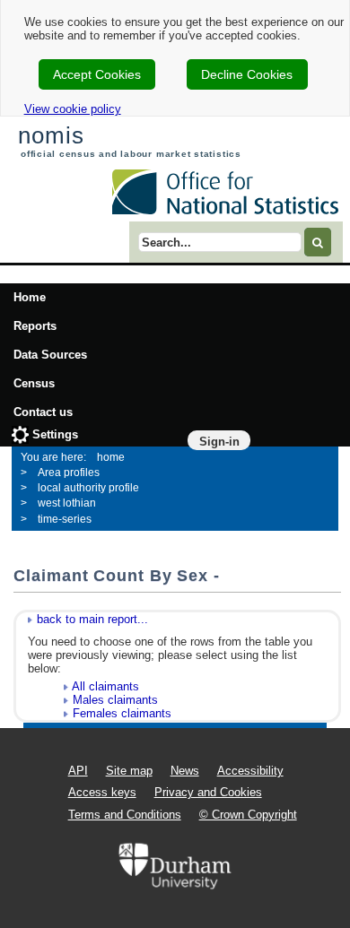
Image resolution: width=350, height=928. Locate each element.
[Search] (317, 242)
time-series (65, 519)
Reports (35, 326)
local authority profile (88, 487)
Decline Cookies (247, 74)
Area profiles (69, 472)
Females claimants (122, 713)
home (111, 457)
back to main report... (92, 619)
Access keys (102, 792)
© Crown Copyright (248, 814)
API (78, 770)
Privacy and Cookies (208, 792)
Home (29, 297)
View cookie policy (72, 109)
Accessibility (250, 770)
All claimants (105, 686)
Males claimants (115, 700)
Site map (129, 770)
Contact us (43, 412)
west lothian (67, 503)
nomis (50, 135)
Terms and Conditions (124, 814)
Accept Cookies (97, 74)
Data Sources (50, 354)
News (185, 770)
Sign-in (219, 441)
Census (34, 383)
